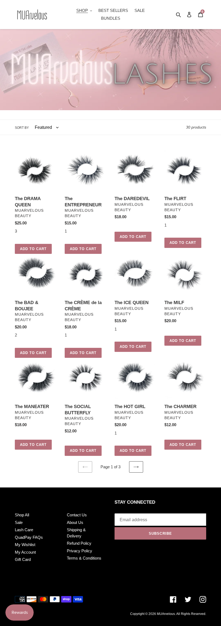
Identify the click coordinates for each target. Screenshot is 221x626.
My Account (25, 552)
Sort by (22, 128)
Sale (19, 522)
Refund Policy (79, 543)
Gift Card (23, 559)
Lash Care (24, 529)
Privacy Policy (79, 550)
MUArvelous (166, 614)
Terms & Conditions (84, 558)
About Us (75, 522)
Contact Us (77, 515)
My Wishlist (25, 544)
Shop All (22, 515)
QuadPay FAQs (29, 537)
